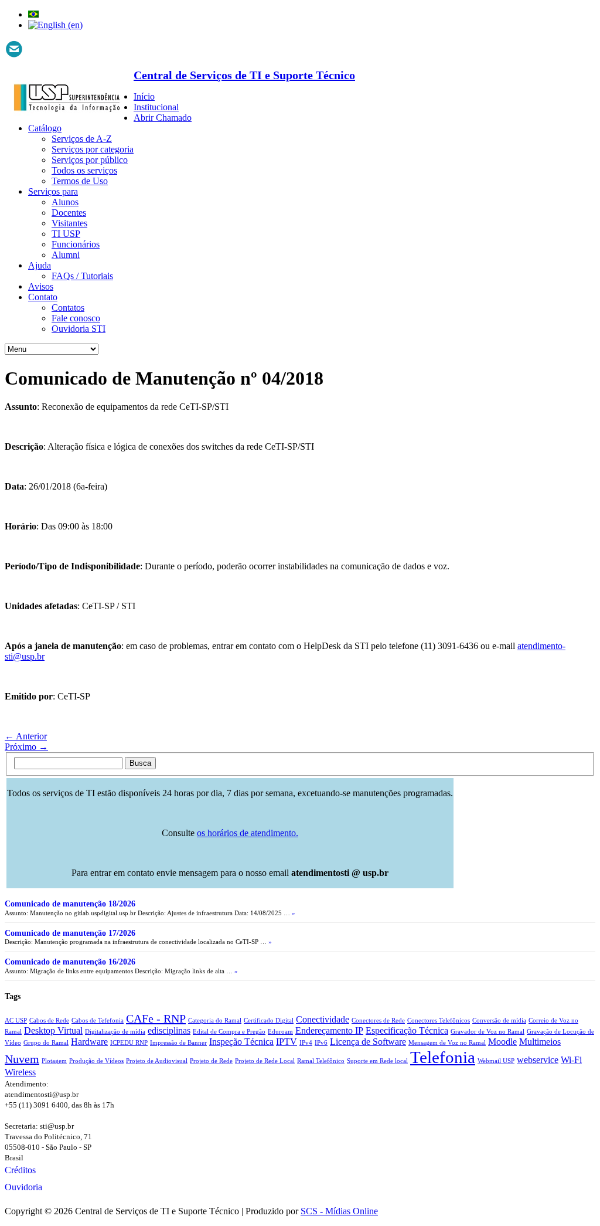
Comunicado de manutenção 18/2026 (70, 903)
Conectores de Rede (378, 1020)
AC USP (16, 1020)
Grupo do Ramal (46, 1043)
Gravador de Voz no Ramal (487, 1031)
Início (144, 96)
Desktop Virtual (53, 1030)
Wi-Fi (571, 1060)
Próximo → (26, 747)
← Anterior (26, 736)
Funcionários (76, 244)
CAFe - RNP (156, 1018)
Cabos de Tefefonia (97, 1020)
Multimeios (540, 1042)
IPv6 (321, 1043)
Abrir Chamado (163, 118)
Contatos (68, 308)
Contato (42, 297)
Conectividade (322, 1019)
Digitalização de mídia (115, 1031)
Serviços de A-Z (82, 139)
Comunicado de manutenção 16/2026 (70, 961)
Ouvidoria (23, 1187)
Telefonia (442, 1057)
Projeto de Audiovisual (157, 1061)
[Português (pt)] (33, 14)
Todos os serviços (84, 170)
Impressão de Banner (178, 1043)
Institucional (156, 107)
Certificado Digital (269, 1020)
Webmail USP (496, 1061)
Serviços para (53, 191)
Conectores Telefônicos (438, 1020)
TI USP (66, 234)
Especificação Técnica (407, 1030)
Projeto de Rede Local (265, 1061)
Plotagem (54, 1061)
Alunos (65, 202)
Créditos (20, 1170)
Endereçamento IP (329, 1030)
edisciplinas (169, 1030)
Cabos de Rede (49, 1020)
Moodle (502, 1042)
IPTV (286, 1042)
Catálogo (45, 128)
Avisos (40, 286)
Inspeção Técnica (241, 1042)
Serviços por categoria (93, 149)
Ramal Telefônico (321, 1061)
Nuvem (22, 1058)
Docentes (69, 213)
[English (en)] (55, 25)
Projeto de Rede (211, 1061)
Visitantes (69, 223)
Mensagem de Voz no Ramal (447, 1043)
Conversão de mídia (499, 1020)
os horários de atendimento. (247, 833)
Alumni (66, 255)
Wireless (20, 1072)
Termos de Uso (80, 181)
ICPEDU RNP (129, 1043)
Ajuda (39, 265)
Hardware (89, 1042)
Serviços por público (90, 160)
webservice (537, 1060)
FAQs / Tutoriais (82, 276)
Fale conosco (76, 318)
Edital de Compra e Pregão (229, 1031)
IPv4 (305, 1043)
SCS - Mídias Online (339, 1211)
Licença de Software (368, 1042)
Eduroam (280, 1031)
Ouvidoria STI (78, 329)
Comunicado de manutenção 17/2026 (70, 933)
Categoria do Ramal (214, 1020)
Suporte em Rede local (377, 1061)
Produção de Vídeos (96, 1061)
